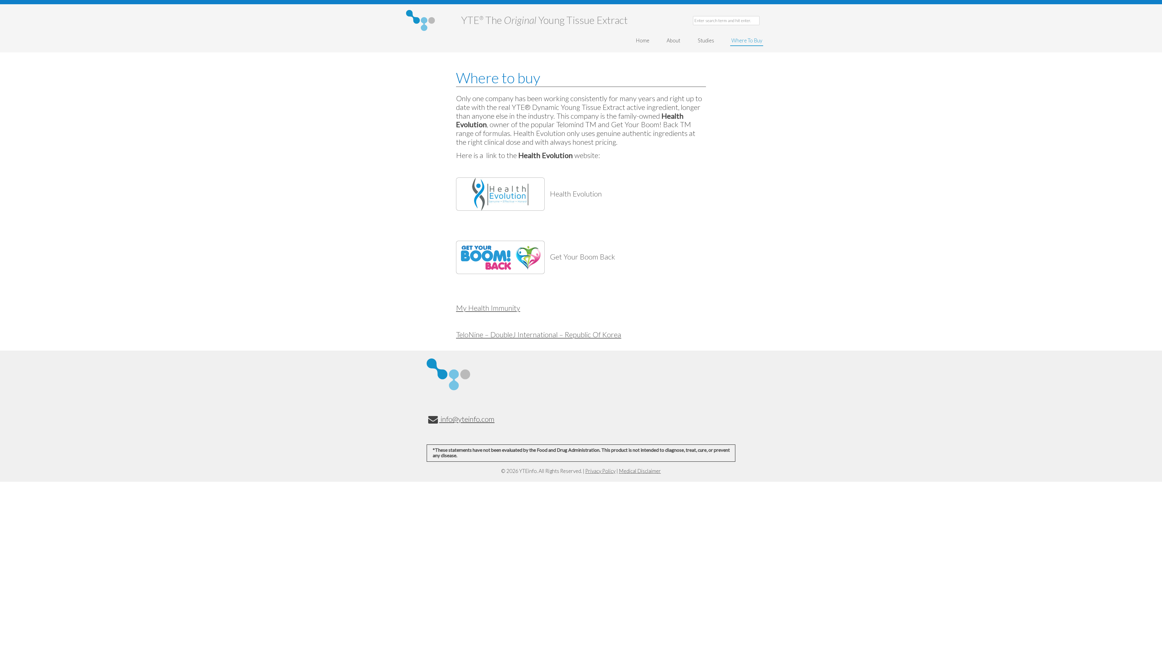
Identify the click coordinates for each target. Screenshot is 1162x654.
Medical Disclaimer (640, 471)
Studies (706, 40)
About (673, 40)
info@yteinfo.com (466, 419)
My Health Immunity (488, 307)
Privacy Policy (600, 471)
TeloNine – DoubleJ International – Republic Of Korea (538, 334)
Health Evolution (576, 193)
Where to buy (746, 40)
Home (642, 40)
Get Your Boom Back (582, 256)
